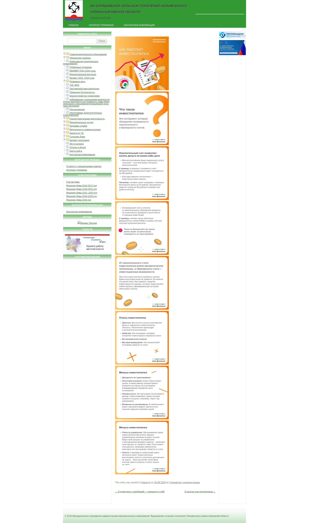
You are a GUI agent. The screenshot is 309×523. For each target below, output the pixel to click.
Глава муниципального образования (88, 54)
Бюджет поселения (79, 140)
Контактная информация (139, 25)
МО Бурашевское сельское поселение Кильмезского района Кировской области (138, 9)
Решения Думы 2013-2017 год (81, 185)
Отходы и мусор (78, 147)
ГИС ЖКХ (74, 85)
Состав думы (73, 182)
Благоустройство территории (85, 96)
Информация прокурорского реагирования (80, 62)
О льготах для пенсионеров (200, 491)
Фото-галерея (77, 144)
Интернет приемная (101, 25)
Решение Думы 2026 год (78, 200)
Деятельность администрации (85, 129)
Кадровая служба (78, 126)
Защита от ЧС (77, 133)
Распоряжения (77, 109)
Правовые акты (77, 81)
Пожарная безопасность (82, 92)
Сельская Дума (77, 136)
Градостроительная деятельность (87, 119)
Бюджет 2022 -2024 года (82, 78)
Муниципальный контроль (83, 74)
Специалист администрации (185, 482)
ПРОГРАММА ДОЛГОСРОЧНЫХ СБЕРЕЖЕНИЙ (82, 114)
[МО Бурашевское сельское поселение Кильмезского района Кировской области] (74, 22)
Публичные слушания (81, 67)
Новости (145, 482)
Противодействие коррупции (84, 89)
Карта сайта (76, 151)
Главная (73, 25)
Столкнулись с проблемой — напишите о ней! (140, 491)
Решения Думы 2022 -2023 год (81, 193)
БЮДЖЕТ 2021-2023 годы (83, 71)
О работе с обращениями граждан (83, 166)
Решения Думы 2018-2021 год (81, 189)
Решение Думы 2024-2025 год (81, 196)
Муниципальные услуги (81, 122)
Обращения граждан (80, 58)
